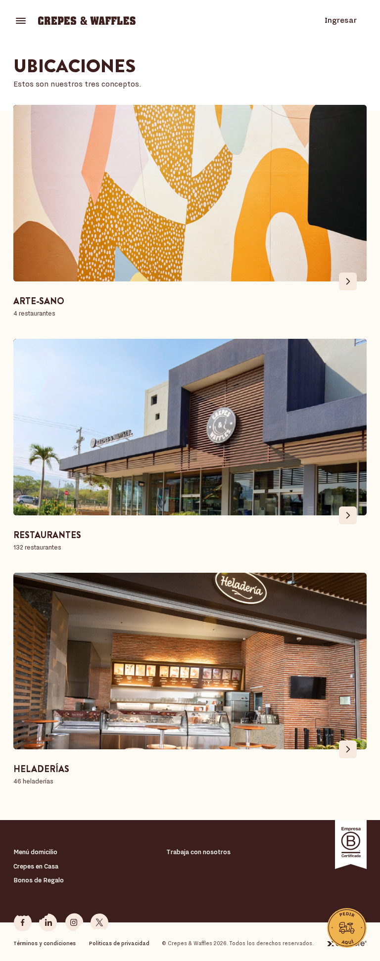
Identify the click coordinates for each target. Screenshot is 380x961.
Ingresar (341, 20)
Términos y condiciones (44, 943)
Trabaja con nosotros (198, 852)
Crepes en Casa (35, 866)
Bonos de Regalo (38, 880)
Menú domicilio (35, 852)
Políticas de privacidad (119, 943)
